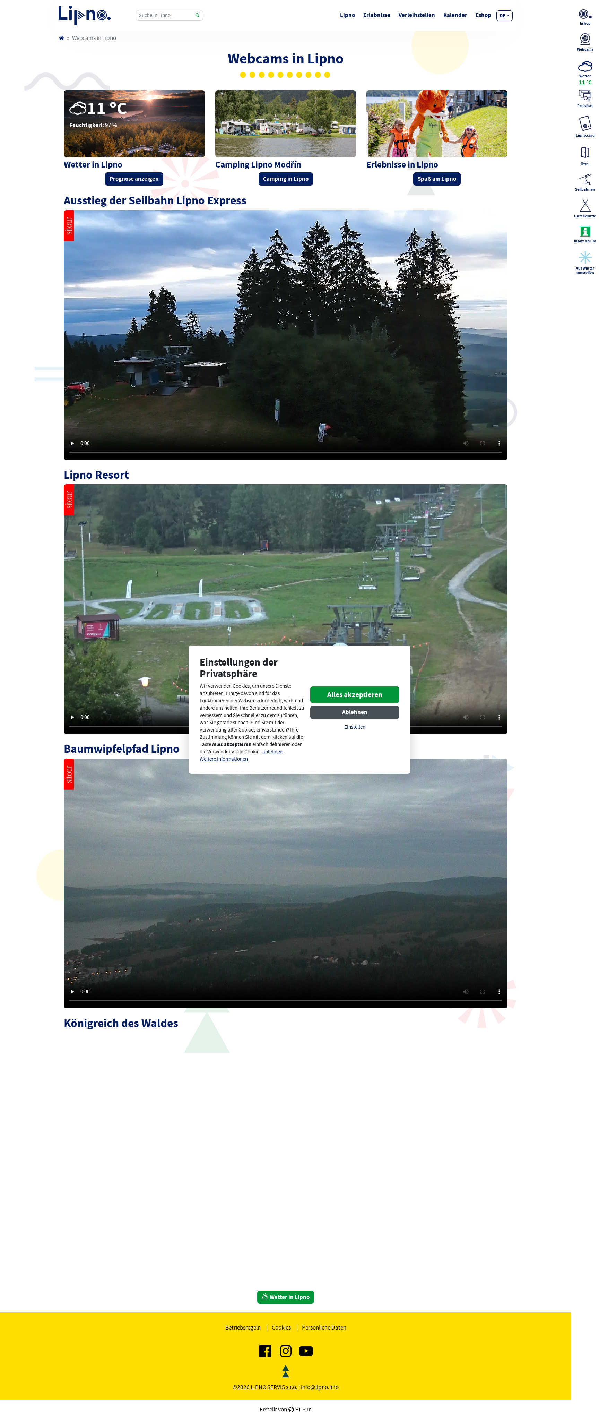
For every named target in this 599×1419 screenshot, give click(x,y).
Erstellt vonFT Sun (286, 1409)
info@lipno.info (320, 1387)
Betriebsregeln (243, 1327)
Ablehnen (354, 712)
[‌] (265, 1354)
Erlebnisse (376, 15)
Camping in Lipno (286, 179)
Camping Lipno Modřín (258, 164)
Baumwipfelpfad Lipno (122, 748)
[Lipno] (61, 38)
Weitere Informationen (224, 759)
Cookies (281, 1327)
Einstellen (354, 727)
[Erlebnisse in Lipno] (436, 123)
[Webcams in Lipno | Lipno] (85, 15)
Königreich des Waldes (121, 1023)
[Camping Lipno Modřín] (285, 123)
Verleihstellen (417, 15)
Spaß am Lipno (437, 179)
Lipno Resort (96, 474)
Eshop (483, 15)
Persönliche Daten (324, 1327)
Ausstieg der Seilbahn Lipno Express (155, 200)
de (502, 15)
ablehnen (272, 752)
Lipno (347, 15)
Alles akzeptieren (354, 695)
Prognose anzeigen (134, 179)
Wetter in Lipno (289, 1297)
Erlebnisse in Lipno (402, 164)
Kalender (455, 15)
